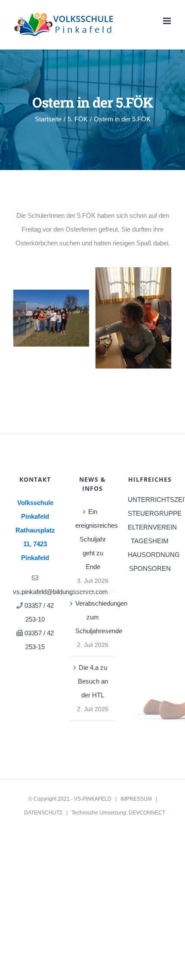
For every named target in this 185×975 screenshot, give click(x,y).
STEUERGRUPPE (150, 513)
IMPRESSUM (136, 799)
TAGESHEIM (150, 541)
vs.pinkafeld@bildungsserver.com (60, 591)
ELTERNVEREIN (150, 527)
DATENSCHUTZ (43, 813)
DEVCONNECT (147, 813)
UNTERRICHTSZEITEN (150, 499)
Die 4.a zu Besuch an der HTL (93, 681)
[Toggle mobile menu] (167, 20)
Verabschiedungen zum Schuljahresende (92, 617)
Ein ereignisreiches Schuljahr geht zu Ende (92, 539)
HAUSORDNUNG (150, 554)
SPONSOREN (150, 568)
